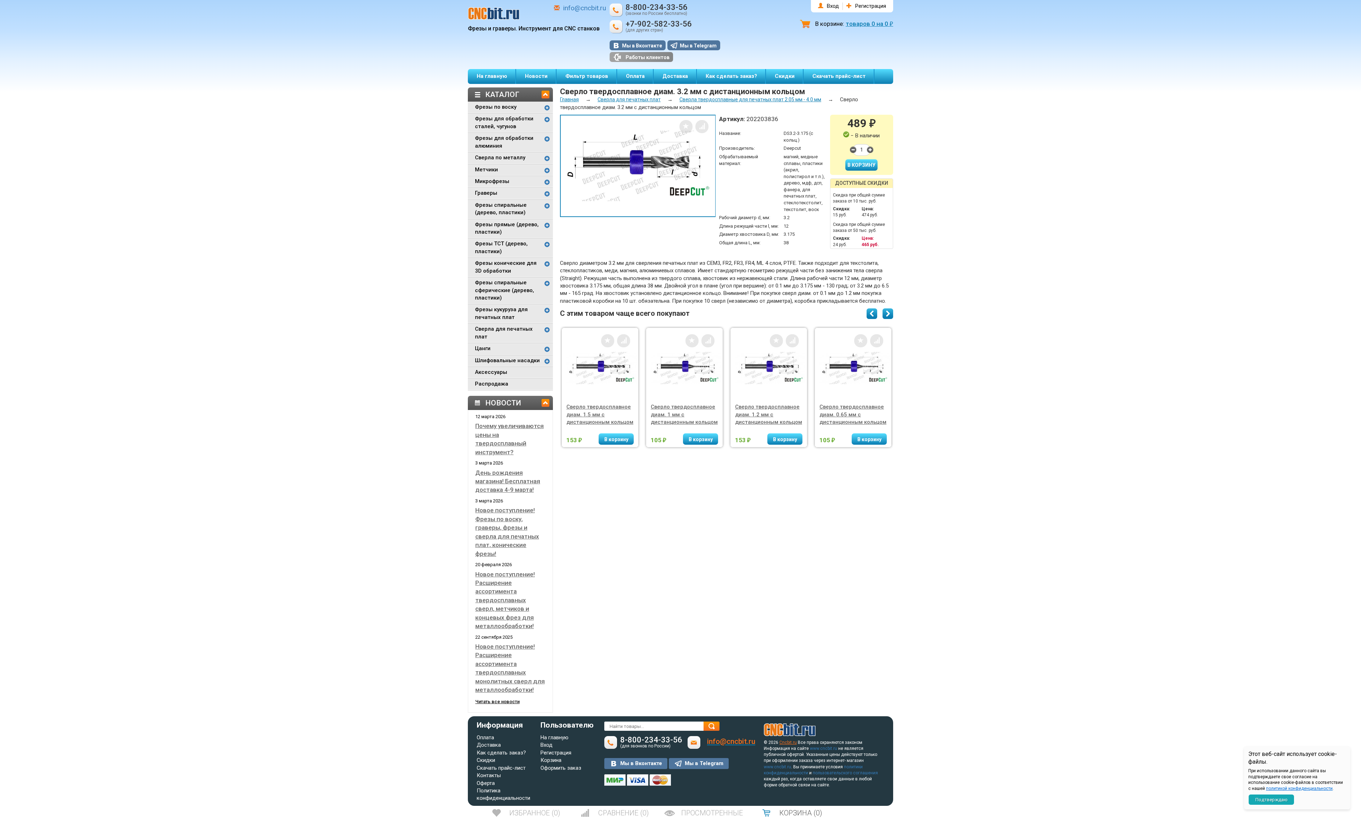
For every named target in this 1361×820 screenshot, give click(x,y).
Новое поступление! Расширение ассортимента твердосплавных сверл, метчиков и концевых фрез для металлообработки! (505, 600)
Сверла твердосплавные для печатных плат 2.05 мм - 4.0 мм (750, 99)
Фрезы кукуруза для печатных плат (501, 313)
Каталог (502, 94)
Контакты (489, 775)
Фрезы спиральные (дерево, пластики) (501, 209)
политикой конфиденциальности (1299, 788)
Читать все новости (497, 701)
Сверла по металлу (500, 157)
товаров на (869, 23)
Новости (536, 76)
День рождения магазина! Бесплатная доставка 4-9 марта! (507, 481)
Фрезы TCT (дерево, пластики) (501, 247)
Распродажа (491, 384)
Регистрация (870, 6)
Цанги (483, 348)
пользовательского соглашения (845, 772)
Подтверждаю (1271, 799)
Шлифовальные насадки (507, 360)
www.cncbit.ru (823, 748)
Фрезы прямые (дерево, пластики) (507, 228)
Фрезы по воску (495, 107)
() (534, 813)
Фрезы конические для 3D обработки (506, 267)
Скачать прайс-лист (839, 76)
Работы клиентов (648, 57)
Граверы (486, 193)
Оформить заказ (561, 768)
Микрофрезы (492, 181)
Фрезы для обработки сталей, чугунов (504, 122)
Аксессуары (491, 372)
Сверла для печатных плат (504, 333)
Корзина (551, 760)
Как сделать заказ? (731, 76)
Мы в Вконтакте (642, 46)
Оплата (635, 76)
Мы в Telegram (698, 46)
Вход (833, 6)
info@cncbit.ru (584, 8)
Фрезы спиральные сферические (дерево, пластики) (504, 290)
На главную (492, 76)
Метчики (486, 169)
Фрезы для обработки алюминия (504, 142)
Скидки (785, 76)
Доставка (675, 76)
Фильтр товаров (586, 76)
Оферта (486, 783)
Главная (569, 99)
